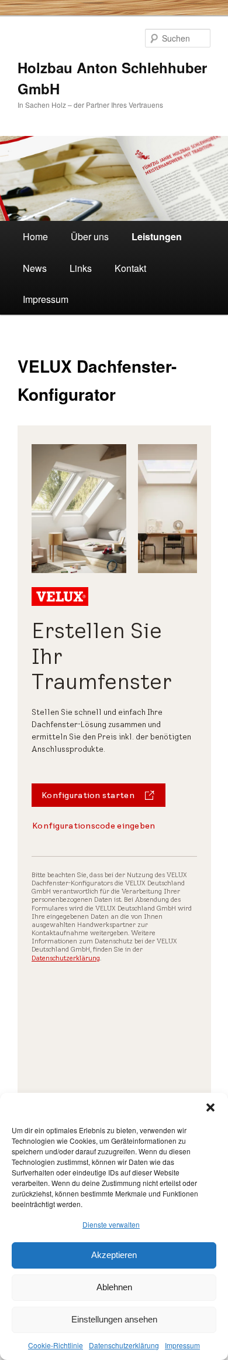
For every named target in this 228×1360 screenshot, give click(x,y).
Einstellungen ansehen (114, 1319)
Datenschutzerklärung (124, 1345)
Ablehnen (114, 1287)
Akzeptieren (114, 1255)
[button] (210, 1107)
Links (81, 268)
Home (35, 236)
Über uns (90, 236)
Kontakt (130, 268)
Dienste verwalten (111, 1224)
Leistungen (157, 236)
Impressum (182, 1345)
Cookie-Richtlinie (55, 1345)
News (35, 268)
